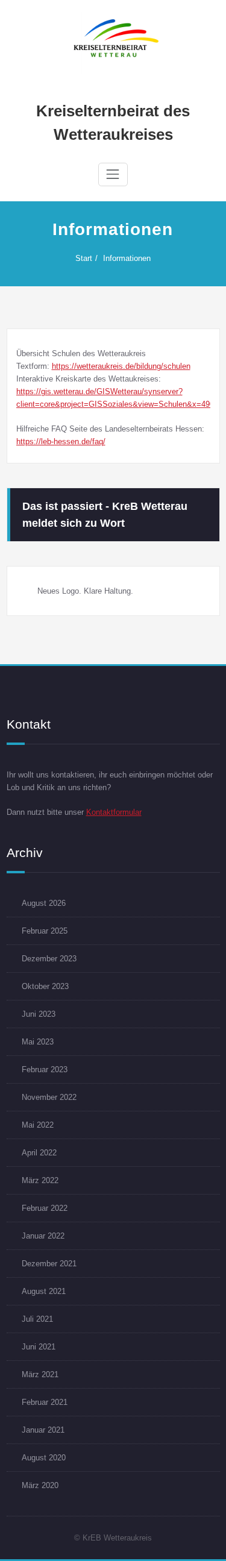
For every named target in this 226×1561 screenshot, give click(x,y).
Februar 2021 (44, 1402)
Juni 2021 (38, 1346)
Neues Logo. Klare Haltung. (85, 590)
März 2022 (40, 1180)
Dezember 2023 (49, 958)
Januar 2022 (43, 1235)
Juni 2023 (38, 1014)
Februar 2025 (44, 930)
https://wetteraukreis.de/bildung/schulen (121, 366)
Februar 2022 (44, 1208)
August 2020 (44, 1457)
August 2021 (44, 1291)
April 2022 (39, 1152)
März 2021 (40, 1374)
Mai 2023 (38, 1041)
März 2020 (40, 1485)
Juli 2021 (37, 1319)
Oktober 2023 (45, 986)
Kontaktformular (114, 812)
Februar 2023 (44, 1069)
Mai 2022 (38, 1124)
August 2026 (44, 903)
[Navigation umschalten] (112, 174)
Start (83, 258)
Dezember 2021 (49, 1263)
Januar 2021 (43, 1429)
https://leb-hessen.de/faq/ (60, 441)
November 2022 (49, 1097)
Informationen (127, 258)
